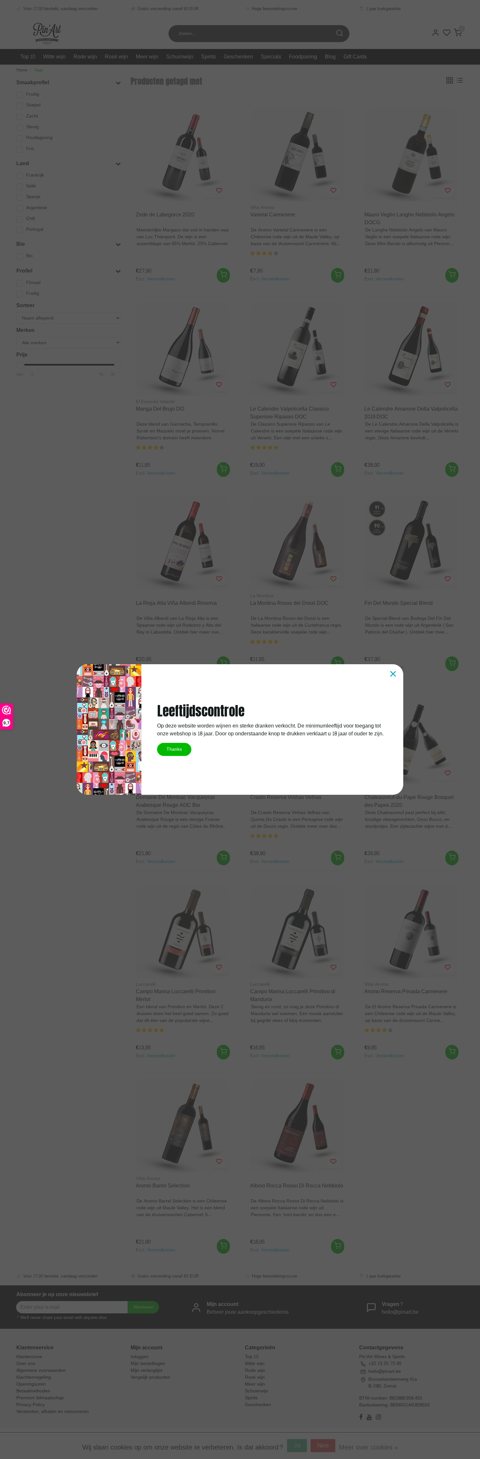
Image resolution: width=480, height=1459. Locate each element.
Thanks (174, 749)
